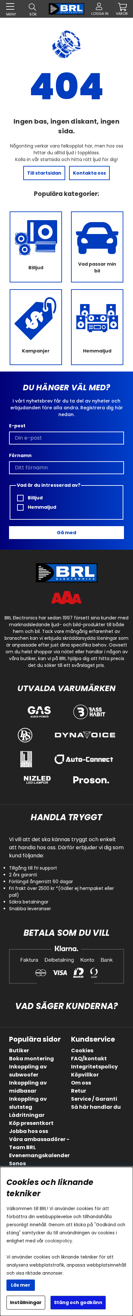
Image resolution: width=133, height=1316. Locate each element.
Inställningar (26, 1302)
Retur (78, 1091)
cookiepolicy (58, 1241)
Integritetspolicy (94, 1066)
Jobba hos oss (28, 1131)
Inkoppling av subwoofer (28, 1070)
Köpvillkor (85, 1074)
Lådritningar (27, 1115)
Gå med (66, 532)
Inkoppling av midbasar (28, 1087)
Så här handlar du (96, 1107)
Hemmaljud (41, 507)
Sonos (17, 1163)
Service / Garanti (94, 1099)
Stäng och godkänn (78, 1302)
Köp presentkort (31, 1123)
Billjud (35, 498)
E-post (17, 426)
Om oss (81, 1082)
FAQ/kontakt (89, 1058)
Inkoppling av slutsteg (28, 1103)
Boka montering (31, 1058)
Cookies (82, 1050)
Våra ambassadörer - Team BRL (39, 1143)
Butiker (19, 1050)
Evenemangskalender (39, 1155)
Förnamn (20, 455)
